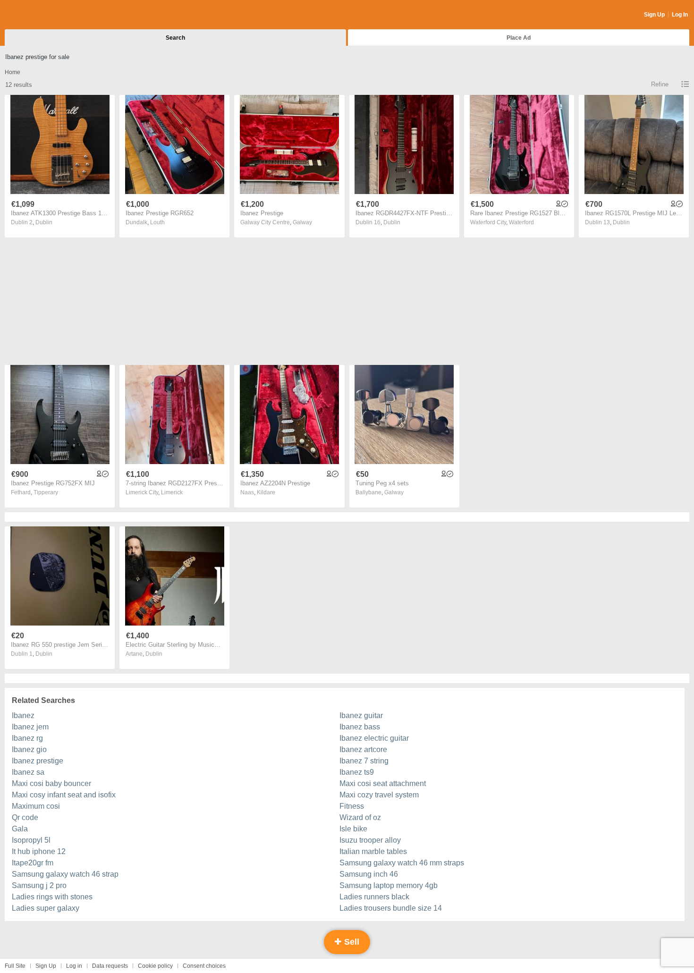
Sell (350, 942)
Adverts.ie (42, 15)
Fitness (351, 806)
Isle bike (353, 829)
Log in (74, 966)
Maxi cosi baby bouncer (51, 783)
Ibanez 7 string (364, 761)
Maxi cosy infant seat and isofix (64, 795)
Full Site (15, 966)
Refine (660, 84)
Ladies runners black (374, 897)
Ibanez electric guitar (374, 738)
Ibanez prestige (37, 761)
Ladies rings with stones (52, 897)
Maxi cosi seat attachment (382, 783)
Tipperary (46, 492)
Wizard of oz (360, 817)
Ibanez (23, 715)
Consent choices (204, 966)
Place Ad (519, 37)
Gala (20, 829)
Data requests (110, 966)
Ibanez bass (359, 727)
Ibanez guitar (361, 715)
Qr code (25, 817)
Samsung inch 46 (368, 874)
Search (175, 37)
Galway (302, 222)
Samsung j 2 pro (39, 885)
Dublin (43, 222)
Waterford (521, 222)
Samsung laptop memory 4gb (388, 885)
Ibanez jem (30, 727)
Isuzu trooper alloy (370, 840)
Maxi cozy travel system (379, 795)
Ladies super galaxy (45, 908)
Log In (680, 14)
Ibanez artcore (363, 749)
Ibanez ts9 (356, 772)
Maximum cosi (36, 806)
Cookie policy (155, 966)
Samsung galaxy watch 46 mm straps (401, 863)
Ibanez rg (27, 738)
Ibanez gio (29, 749)
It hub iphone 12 (39, 851)
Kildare (266, 492)
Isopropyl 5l (31, 840)
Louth (157, 222)
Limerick (172, 492)
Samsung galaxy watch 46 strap (65, 874)
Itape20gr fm (32, 863)
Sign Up (654, 14)
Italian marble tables (373, 851)
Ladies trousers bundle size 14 (390, 908)
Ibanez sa (28, 772)
